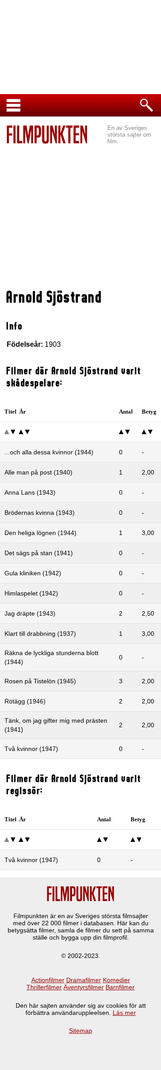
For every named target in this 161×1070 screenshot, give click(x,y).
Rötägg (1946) (25, 701)
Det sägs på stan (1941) (38, 553)
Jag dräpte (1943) (29, 613)
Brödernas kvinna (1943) (39, 512)
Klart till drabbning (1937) (40, 633)
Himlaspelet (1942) (31, 593)
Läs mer (124, 1012)
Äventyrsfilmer (84, 987)
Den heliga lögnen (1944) (40, 532)
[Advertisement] (80, 217)
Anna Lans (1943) (29, 492)
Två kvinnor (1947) (31, 748)
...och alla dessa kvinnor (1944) (48, 452)
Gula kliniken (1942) (32, 573)
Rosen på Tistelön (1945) (40, 681)
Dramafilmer (83, 980)
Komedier (116, 980)
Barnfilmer (120, 987)
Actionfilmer (47, 980)
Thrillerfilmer (44, 987)
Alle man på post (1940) (38, 472)
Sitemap (80, 1030)
